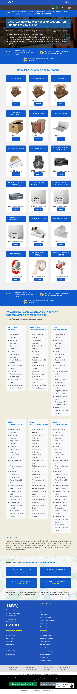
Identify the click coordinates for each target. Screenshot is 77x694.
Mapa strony (43, 627)
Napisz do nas (11, 619)
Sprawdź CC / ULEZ (46, 657)
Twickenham (9, 648)
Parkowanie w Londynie (47, 651)
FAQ (41, 611)
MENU (67, 2)
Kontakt (42, 608)
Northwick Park (10, 654)
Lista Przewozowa (45, 644)
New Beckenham (11, 635)
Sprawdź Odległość (45, 660)
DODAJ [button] (16, 104)
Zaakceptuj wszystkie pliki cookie (23, 684)
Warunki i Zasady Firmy (47, 620)
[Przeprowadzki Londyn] (12, 605)
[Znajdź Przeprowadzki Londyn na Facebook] (6, 625)
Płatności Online (44, 648)
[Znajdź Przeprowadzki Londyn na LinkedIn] (19, 625)
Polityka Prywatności (46, 617)
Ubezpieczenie (44, 623)
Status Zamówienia (45, 641)
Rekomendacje (44, 614)
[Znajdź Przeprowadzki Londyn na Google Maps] (13, 625)
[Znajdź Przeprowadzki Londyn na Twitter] (10, 625)
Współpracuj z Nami (45, 654)
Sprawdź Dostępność (46, 635)
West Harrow (10, 644)
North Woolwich (10, 651)
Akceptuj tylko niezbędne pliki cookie (53, 684)
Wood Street (9, 641)
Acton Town (9, 638)
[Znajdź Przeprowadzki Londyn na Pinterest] (16, 625)
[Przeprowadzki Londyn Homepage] (10, 2)
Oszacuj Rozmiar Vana (46, 638)
